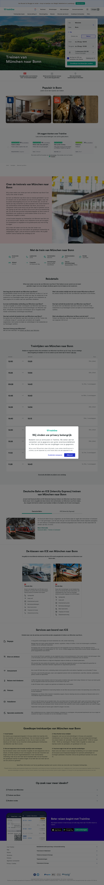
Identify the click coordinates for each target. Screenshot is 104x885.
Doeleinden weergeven (55, 455)
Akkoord (70, 455)
